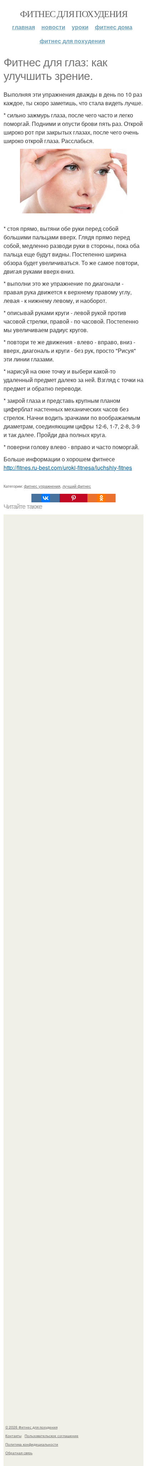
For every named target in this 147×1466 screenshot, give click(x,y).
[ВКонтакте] (45, 498)
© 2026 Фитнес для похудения (31, 1427)
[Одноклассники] (101, 498)
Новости (53, 27)
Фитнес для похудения (73, 13)
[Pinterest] (73, 498)
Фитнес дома (113, 27)
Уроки (80, 27)
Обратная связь (18, 1452)
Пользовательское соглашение (51, 1435)
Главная (23, 27)
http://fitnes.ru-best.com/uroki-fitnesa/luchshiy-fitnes (68, 467)
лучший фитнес (76, 486)
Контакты (13, 1435)
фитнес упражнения (42, 486)
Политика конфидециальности (31, 1444)
